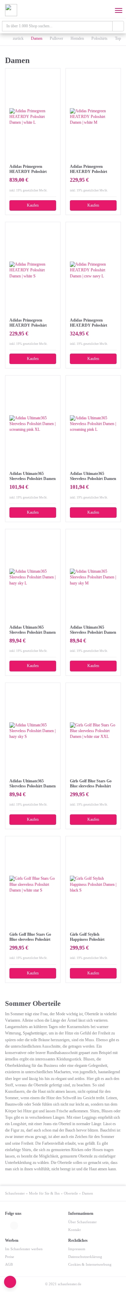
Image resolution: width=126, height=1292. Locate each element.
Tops (119, 38)
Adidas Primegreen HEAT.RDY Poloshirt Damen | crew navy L (88, 323)
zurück (18, 38)
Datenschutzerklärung (85, 1257)
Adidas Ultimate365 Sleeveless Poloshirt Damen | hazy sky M (93, 630)
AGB (9, 1264)
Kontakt (74, 1230)
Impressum (76, 1249)
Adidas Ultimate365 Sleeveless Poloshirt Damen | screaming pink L (93, 476)
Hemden (77, 38)
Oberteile (71, 1193)
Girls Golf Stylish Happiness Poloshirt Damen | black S (87, 937)
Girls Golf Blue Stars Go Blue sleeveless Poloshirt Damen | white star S (30, 937)
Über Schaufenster (82, 1222)
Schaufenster (15, 1193)
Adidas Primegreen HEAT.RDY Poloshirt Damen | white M (88, 169)
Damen (36, 38)
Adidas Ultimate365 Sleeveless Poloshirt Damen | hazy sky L (32, 630)
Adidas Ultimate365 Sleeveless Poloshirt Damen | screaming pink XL (32, 476)
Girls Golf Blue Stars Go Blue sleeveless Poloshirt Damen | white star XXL (91, 784)
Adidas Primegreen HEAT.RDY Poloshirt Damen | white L (28, 169)
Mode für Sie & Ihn (44, 1193)
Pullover (56, 38)
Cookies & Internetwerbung (90, 1264)
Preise (9, 1257)
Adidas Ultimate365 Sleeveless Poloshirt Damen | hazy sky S (32, 784)
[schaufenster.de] (11, 10)
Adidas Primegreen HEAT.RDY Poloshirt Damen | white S (28, 323)
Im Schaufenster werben (24, 1249)
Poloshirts (99, 38)
